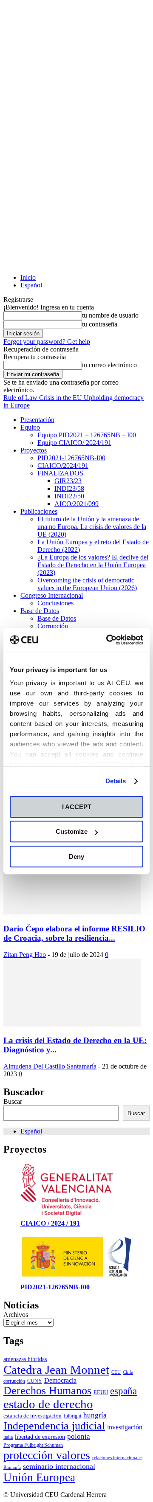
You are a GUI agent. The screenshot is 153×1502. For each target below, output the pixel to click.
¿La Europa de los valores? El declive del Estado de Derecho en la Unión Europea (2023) (92, 565)
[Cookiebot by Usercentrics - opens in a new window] (108, 639)
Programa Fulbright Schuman (33, 1445)
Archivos (15, 1314)
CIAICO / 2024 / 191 (50, 1223)
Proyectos (33, 450)
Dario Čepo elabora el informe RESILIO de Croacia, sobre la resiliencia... (74, 933)
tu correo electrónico (109, 364)
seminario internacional (59, 1466)
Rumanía (12, 1467)
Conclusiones (55, 603)
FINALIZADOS (60, 473)
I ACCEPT (76, 806)
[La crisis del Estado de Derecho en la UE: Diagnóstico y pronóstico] (72, 1024)
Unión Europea (39, 1477)
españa (123, 1390)
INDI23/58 (69, 488)
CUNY (34, 1381)
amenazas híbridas (25, 1359)
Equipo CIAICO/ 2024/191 (74, 442)
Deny (76, 856)
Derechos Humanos (47, 1390)
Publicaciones (38, 511)
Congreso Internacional (51, 595)
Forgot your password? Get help (46, 341)
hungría (95, 1415)
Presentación (37, 419)
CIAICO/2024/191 (62, 465)
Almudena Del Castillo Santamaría (49, 1066)
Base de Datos (39, 610)
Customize (72, 831)
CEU (116, 1372)
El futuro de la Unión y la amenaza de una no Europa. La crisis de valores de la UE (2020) (91, 526)
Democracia (60, 1380)
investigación (124, 1427)
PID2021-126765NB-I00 (71, 457)
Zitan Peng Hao (24, 954)
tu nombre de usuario (110, 315)
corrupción (14, 1381)
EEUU (101, 1392)
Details (115, 781)
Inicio (28, 277)
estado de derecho (48, 1404)
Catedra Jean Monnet (56, 1369)
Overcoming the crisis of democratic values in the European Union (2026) (87, 584)
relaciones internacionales (117, 1457)
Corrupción (52, 626)
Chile (128, 1372)
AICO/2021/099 (76, 503)
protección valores (46, 1455)
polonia (78, 1436)
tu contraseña (99, 324)
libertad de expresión (40, 1436)
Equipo (30, 427)
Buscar (12, 1101)
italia (8, 1437)
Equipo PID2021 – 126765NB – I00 (86, 435)
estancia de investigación (32, 1415)
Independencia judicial (54, 1426)
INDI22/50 (69, 496)
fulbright (72, 1416)
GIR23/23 (68, 480)
